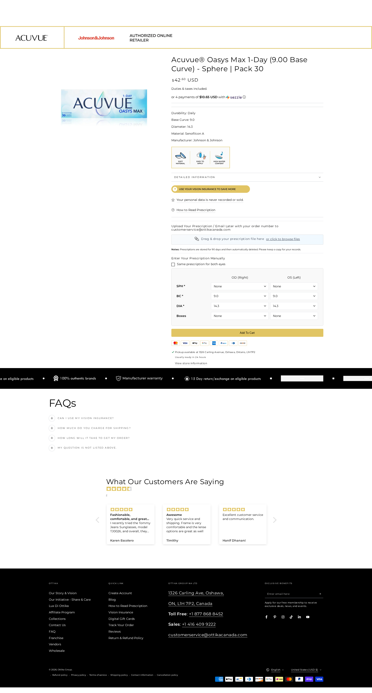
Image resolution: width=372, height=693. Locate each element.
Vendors (55, 644)
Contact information (142, 675)
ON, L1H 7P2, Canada (190, 603)
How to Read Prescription (127, 606)
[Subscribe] (321, 594)
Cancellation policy (167, 675)
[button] (247, 97)
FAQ (52, 631)
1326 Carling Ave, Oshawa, (196, 593)
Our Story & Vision (63, 593)
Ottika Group (65, 669)
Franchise (56, 638)
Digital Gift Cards (121, 619)
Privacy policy (78, 675)
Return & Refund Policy (125, 638)
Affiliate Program (62, 612)
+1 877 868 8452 (206, 613)
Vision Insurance (120, 612)
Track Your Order (121, 625)
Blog (112, 599)
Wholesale (57, 650)
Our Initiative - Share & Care (70, 599)
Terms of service (98, 675)
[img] (188, 489)
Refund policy (59, 675)
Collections (57, 619)
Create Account (120, 593)
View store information (191, 363)
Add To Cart (247, 332)
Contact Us (57, 625)
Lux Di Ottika (59, 606)
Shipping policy (119, 675)
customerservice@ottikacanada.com (207, 634)
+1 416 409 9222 (199, 624)
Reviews (114, 631)
